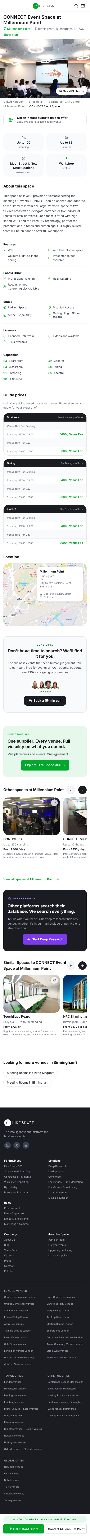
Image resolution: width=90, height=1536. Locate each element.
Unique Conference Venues (19, 1303)
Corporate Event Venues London (65, 1337)
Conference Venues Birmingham (65, 1402)
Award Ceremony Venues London (65, 1344)
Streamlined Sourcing (17, 1171)
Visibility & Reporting (16, 1181)
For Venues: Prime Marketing (65, 1181)
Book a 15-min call (47, 700)
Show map (10, 34)
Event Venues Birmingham (62, 1408)
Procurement (12, 1208)
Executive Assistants (16, 1218)
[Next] (82, 790)
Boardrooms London (58, 1330)
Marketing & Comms (16, 1223)
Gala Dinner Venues (15, 1344)
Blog (6, 1244)
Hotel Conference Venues (61, 1297)
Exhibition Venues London (18, 1350)
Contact (9, 1265)
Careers (9, 1255)
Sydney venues (12, 1500)
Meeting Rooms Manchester (63, 1395)
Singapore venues (14, 1493)
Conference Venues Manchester (65, 1381)
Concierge (54, 1176)
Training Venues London (17, 1330)
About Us (9, 1239)
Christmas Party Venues (60, 1303)
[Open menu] (7, 6)
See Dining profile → (71, 463)
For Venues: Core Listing (62, 1187)
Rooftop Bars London (58, 1317)
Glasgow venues (13, 1415)
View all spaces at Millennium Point (29, 879)
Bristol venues (12, 1408)
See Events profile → (71, 509)
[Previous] (71, 790)
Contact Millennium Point (66, 1529)
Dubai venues (11, 1480)
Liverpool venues (13, 1422)
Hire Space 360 (13, 1166)
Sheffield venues (33, 1449)
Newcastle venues (14, 1435)
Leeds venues (30, 1408)
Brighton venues (13, 1428)
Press (7, 1260)
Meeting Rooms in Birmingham (27, 1082)
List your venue (57, 1192)
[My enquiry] (83, 6)
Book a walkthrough (16, 1192)
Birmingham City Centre (64, 101)
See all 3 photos (73, 91)
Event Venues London (16, 1337)
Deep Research (57, 1166)
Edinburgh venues (14, 1402)
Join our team (56, 1239)
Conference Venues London (19, 1297)
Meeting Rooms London (60, 1323)
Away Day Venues (14, 1323)
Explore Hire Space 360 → (45, 765)
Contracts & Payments (17, 1176)
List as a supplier (58, 1197)
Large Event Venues (57, 1350)
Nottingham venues (15, 1442)
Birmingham (36, 101)
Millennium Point (18, 28)
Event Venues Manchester (62, 1388)
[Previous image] (8, 816)
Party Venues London (58, 1310)
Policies (8, 1271)
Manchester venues (15, 1388)
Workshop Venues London (61, 1357)
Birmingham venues (15, 1395)
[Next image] (55, 816)
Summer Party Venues (16, 1310)
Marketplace (55, 1171)
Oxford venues (12, 1449)
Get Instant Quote (25, 1529)
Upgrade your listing (60, 1250)
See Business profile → (70, 417)
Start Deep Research (47, 939)
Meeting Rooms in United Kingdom (30, 1073)
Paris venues (11, 1473)
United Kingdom (13, 101)
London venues (12, 1381)
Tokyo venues (11, 1486)
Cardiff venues (34, 1428)
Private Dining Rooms (16, 1317)
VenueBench (11, 1250)
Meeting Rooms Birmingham (63, 1415)
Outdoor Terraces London (18, 1364)
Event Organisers (14, 1213)
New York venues (13, 1466)
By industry (11, 1187)
